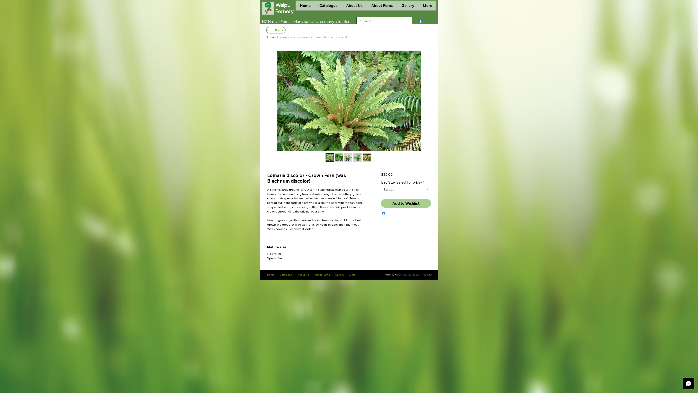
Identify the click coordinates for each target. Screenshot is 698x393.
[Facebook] (421, 21)
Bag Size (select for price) (402, 182)
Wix (430, 275)
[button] (328, 7)
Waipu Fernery (284, 8)
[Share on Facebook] (383, 213)
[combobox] (406, 189)
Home (270, 37)
